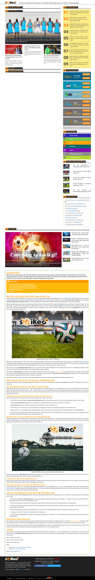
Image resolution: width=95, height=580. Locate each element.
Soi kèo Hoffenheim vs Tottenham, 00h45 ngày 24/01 (82, 165)
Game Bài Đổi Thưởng (47, 3)
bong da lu (21, 569)
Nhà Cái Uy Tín (58, 3)
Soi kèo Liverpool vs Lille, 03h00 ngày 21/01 (82, 172)
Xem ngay (87, 74)
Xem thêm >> (77, 128)
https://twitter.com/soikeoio (19, 549)
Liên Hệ (38, 578)
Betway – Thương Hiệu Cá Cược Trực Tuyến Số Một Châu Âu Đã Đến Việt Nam (80, 240)
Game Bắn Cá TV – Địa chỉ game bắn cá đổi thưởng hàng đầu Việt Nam (80, 247)
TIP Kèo (65, 3)
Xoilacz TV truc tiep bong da (77, 200)
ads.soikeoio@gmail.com (14, 551)
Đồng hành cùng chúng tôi (15, 289)
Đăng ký (87, 78)
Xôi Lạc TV (73, 204)
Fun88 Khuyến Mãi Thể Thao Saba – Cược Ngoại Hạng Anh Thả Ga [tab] (32, 47)
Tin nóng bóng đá (73, 3)
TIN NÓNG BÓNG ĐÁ (72, 7)
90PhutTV (73, 210)
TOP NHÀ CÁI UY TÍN (72, 70)
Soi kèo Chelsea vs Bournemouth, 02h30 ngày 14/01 (82, 190)
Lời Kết (11, 291)
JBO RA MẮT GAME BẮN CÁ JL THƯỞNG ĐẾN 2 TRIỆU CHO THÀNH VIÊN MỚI (80, 253)
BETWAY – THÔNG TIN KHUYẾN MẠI (76, 161)
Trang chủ (22, 3)
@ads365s (57, 559)
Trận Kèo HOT (29, 3)
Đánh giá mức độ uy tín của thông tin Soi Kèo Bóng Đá (23, 286)
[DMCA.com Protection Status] (76, 567)
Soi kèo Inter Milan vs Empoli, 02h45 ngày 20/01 (82, 178)
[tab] (33, 28)
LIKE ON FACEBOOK (41, 565)
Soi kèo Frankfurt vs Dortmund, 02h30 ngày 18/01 (82, 184)
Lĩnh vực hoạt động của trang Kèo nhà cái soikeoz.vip (22, 288)
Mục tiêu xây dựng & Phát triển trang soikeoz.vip (21, 284)
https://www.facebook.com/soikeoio (22, 547)
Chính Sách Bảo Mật (20, 578)
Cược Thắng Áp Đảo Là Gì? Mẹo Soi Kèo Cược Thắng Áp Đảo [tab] (30, 261)
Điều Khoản (31, 578)
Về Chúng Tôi (10, 578)
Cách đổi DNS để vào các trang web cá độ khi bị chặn (80, 259)
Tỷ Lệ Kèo (37, 3)
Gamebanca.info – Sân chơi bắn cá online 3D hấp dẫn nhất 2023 (80, 233)
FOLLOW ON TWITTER (54, 565)
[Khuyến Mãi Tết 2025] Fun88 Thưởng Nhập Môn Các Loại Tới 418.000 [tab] (13, 57)
